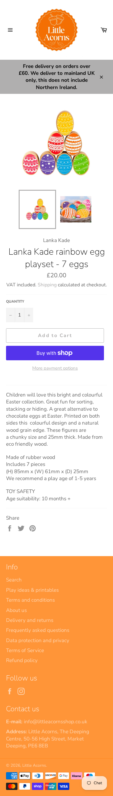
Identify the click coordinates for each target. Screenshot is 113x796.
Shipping (47, 285)
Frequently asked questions (37, 630)
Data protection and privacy (37, 640)
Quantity (15, 301)
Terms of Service (25, 650)
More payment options (55, 368)
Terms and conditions (30, 600)
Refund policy (22, 660)
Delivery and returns (29, 620)
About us (16, 610)
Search (14, 579)
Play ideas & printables (32, 590)
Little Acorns (34, 765)
